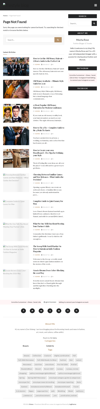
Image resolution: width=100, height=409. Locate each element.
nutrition (38, 364)
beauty (26, 355)
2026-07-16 (46, 229)
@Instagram (50, 302)
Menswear (27, 364)
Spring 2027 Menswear (37, 378)
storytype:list (24, 382)
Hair (71, 360)
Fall (74, 355)
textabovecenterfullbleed (41, 386)
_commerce (27, 395)
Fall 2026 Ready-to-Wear (47, 360)
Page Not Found (14, 16)
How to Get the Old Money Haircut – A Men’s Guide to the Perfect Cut (48, 59)
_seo (55, 395)
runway (60, 369)
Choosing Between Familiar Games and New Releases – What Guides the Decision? (48, 177)
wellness (79, 391)
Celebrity (50, 346)
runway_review (72, 369)
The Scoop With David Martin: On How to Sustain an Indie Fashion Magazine (47, 249)
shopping (22, 373)
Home (5, 16)
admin (37, 64)
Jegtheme (72, 404)
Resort (38, 369)
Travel (76, 386)
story (55, 338)
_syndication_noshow (68, 395)
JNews (31, 404)
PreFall (74, 364)
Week (70, 391)
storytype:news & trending (43, 382)
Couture (47, 355)
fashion (63, 360)
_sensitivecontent (42, 395)
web (52, 391)
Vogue (31, 391)
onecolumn (49, 364)
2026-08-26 (46, 87)
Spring (21, 378)
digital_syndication (62, 355)
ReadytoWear (26, 369)
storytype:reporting (65, 382)
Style (79, 382)
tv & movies (20, 391)
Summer (24, 386)
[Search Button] (58, 39)
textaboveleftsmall (62, 386)
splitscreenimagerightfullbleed (42, 373)
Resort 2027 (49, 369)
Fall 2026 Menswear (26, 360)
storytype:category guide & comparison (64, 378)
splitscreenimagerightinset (69, 373)
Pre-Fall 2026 (62, 364)
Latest (78, 360)
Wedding (61, 391)
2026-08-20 (46, 159)
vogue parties (42, 391)
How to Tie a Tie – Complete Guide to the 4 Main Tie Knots (48, 129)
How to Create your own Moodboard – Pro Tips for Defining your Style (48, 153)
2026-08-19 (46, 183)
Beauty (26, 346)
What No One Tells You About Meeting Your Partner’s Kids (48, 225)
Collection (37, 355)
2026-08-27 (46, 64)
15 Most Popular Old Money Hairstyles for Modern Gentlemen (47, 106)
